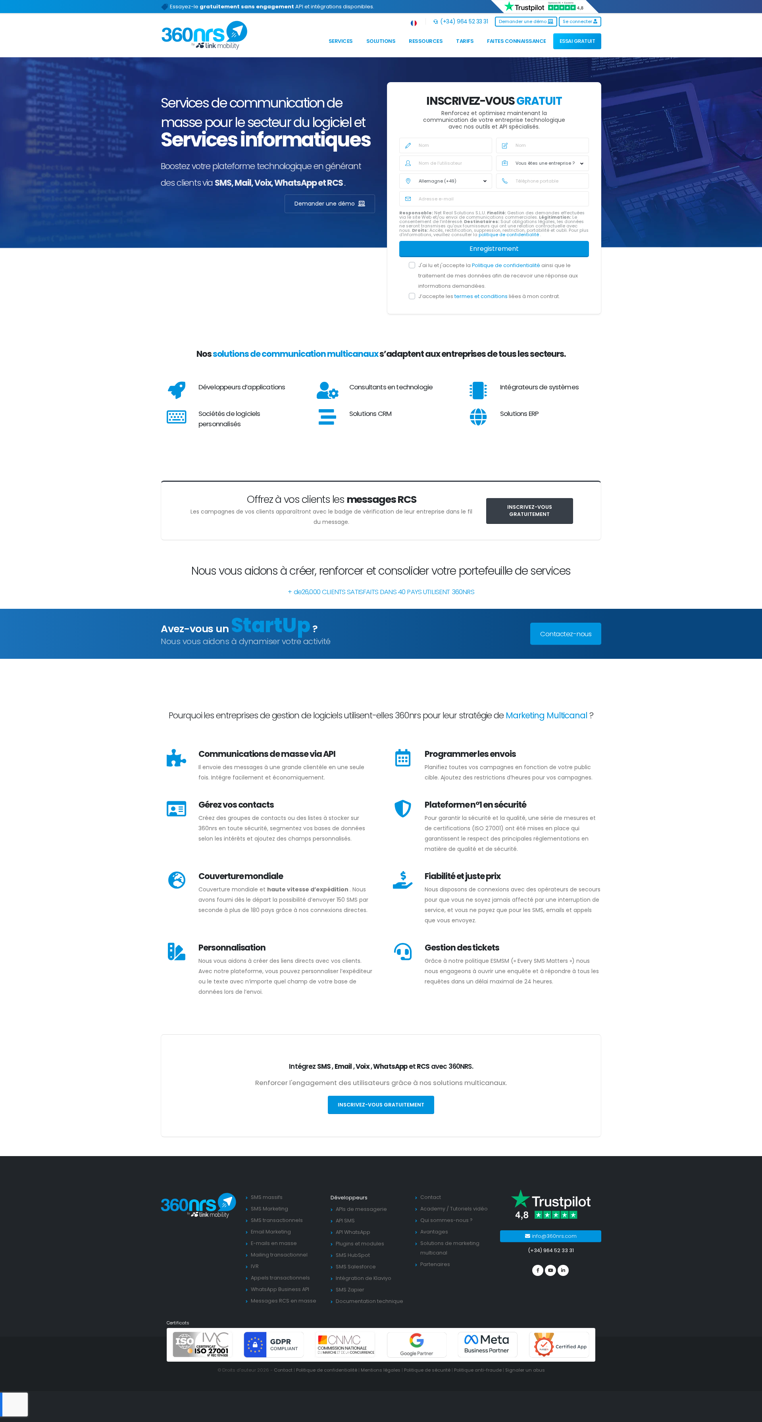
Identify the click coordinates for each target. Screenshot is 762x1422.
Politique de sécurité (427, 1370)
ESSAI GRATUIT (577, 41)
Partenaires (435, 1264)
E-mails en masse (274, 1243)
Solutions (381, 41)
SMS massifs (267, 1197)
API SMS (345, 1220)
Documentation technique (369, 1301)
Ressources (426, 41)
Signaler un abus (525, 1370)
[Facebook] (537, 1270)
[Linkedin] (563, 1270)
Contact (430, 1197)
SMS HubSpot (353, 1255)
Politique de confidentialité (506, 265)
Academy (432, 1208)
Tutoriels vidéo (469, 1208)
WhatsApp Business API (280, 1289)
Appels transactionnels (280, 1277)
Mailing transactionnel (279, 1254)
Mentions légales (380, 1370)
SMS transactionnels (277, 1220)
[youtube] (550, 1270)
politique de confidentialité (509, 235)
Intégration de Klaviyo (363, 1278)
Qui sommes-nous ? (446, 1220)
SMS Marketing (269, 1208)
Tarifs (464, 41)
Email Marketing (271, 1231)
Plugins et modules (360, 1243)
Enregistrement (494, 248)
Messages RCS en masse (283, 1300)
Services (341, 41)
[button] (414, 21)
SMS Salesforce (356, 1266)
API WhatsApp (353, 1232)
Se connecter (578, 21)
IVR (255, 1266)
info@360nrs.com (553, 1236)
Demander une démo (523, 21)
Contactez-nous (565, 634)
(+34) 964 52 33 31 (463, 21)
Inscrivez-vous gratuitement (529, 511)
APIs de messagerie (361, 1209)
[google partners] (416, 1344)
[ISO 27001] (202, 1344)
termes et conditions (481, 296)
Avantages (434, 1231)
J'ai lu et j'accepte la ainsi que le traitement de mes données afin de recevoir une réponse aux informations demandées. (498, 275)
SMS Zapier (350, 1289)
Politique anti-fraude (478, 1370)
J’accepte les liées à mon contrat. (489, 296)
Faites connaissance (516, 41)
